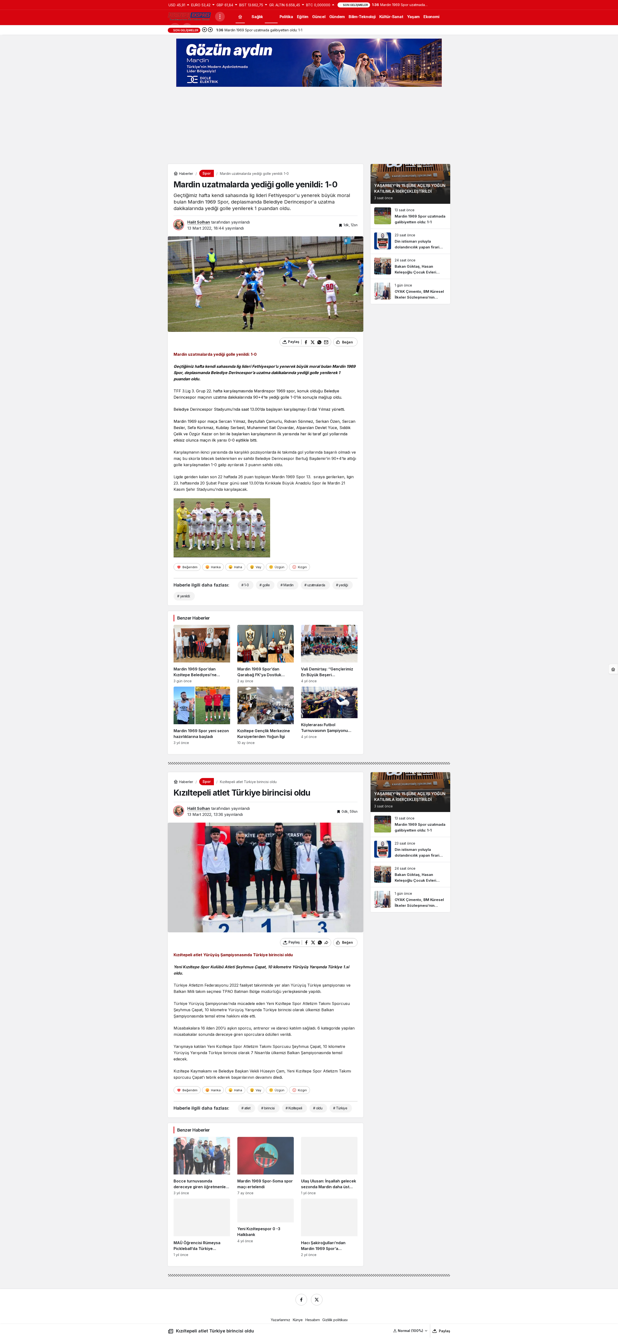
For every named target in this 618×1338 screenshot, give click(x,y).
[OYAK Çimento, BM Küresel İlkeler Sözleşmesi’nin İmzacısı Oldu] (410, 291)
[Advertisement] (309, 125)
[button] (410, 1330)
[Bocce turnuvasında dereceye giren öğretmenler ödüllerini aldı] (202, 1166)
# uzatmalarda (314, 585)
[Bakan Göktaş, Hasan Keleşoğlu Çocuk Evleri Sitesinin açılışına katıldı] (410, 266)
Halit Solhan (198, 222)
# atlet (245, 1108)
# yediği (342, 585)
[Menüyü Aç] (220, 16)
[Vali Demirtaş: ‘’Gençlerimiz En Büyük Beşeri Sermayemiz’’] (329, 654)
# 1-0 (245, 585)
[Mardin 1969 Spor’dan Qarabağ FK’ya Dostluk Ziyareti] (265, 654)
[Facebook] (301, 1299)
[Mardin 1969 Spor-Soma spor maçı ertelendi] (265, 1166)
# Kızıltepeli (294, 1108)
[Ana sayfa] (240, 16)
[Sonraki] (210, 30)
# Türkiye (340, 1108)
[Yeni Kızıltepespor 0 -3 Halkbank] (265, 1228)
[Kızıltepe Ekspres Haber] (189, 16)
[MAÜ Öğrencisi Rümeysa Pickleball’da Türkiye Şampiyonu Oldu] (202, 1228)
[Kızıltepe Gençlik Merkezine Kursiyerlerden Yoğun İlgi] (265, 716)
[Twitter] (317, 1299)
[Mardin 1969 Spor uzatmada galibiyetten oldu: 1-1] (410, 216)
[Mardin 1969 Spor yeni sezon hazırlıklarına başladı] (202, 716)
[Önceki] (204, 30)
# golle (265, 585)
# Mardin (287, 585)
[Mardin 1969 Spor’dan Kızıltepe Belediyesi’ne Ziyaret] (202, 654)
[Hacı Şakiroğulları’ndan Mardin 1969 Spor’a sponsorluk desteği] (329, 1228)
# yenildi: (183, 596)
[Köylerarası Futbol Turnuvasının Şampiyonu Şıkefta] (329, 716)
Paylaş (444, 1331)
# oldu (318, 1108)
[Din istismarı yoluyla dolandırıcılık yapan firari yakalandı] (410, 241)
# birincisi (268, 1108)
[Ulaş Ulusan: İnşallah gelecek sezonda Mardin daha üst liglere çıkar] (329, 1166)
